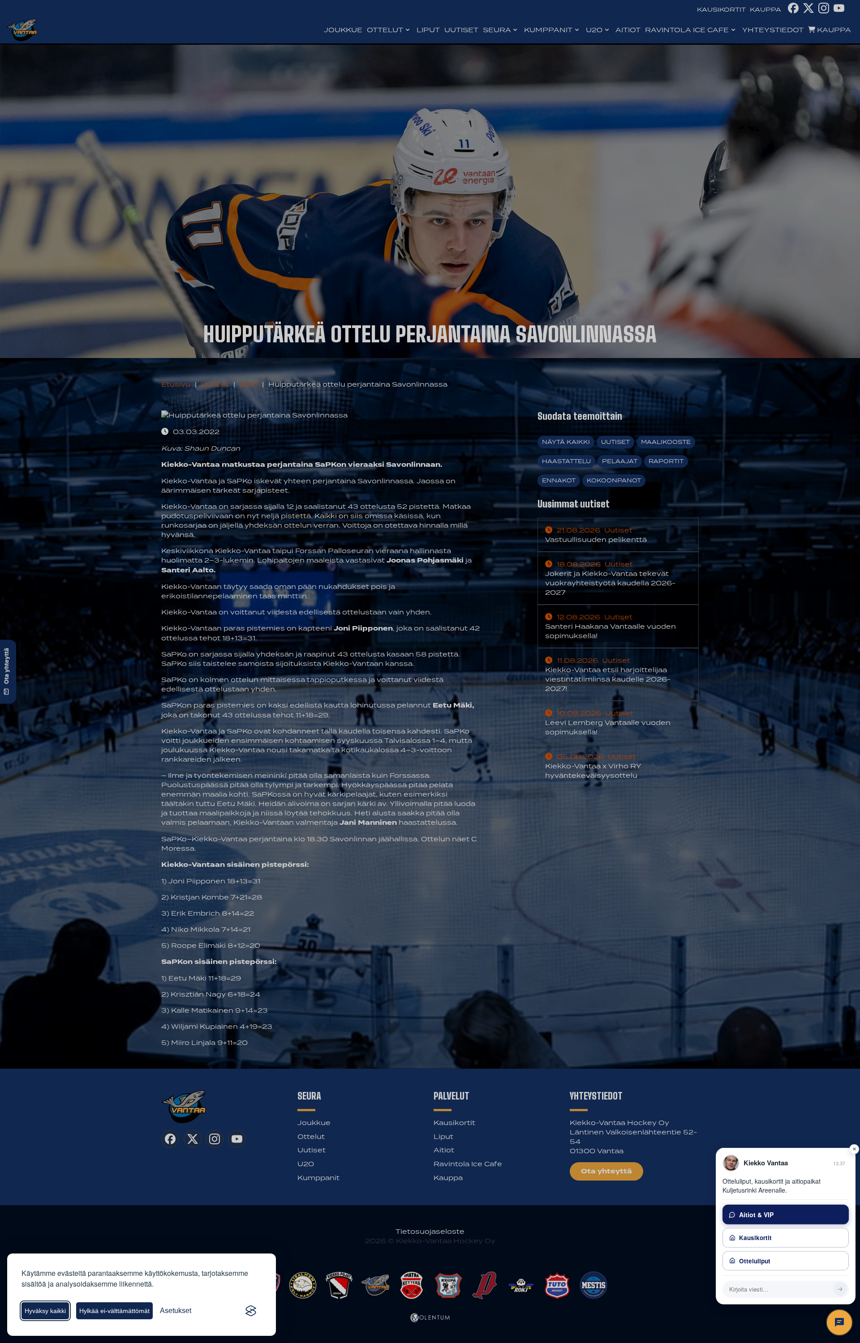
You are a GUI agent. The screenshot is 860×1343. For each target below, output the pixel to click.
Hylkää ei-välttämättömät (114, 1310)
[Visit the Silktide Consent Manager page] (251, 1311)
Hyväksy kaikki (45, 1310)
